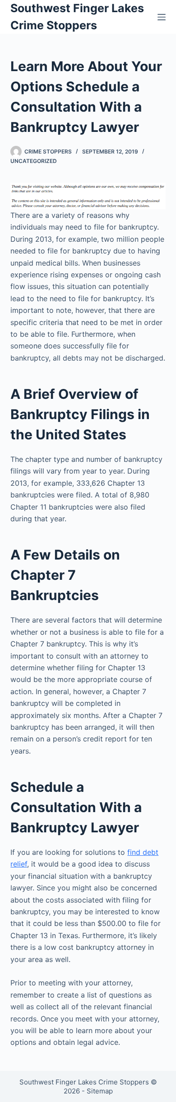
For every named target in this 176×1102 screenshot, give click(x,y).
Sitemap (100, 1091)
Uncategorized (33, 161)
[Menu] (161, 17)
